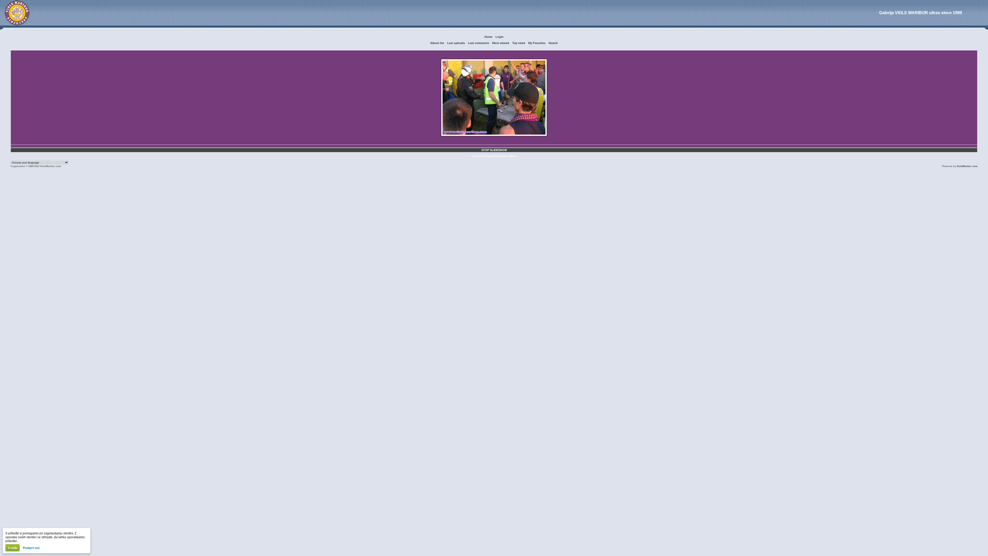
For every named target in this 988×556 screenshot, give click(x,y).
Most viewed (500, 43)
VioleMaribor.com (967, 166)
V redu (12, 547)
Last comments (478, 43)
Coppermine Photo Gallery (500, 156)
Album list (437, 43)
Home (488, 36)
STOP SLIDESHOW (494, 150)
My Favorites (536, 43)
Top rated (518, 43)
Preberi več (31, 547)
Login (500, 36)
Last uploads (456, 43)
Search (553, 43)
